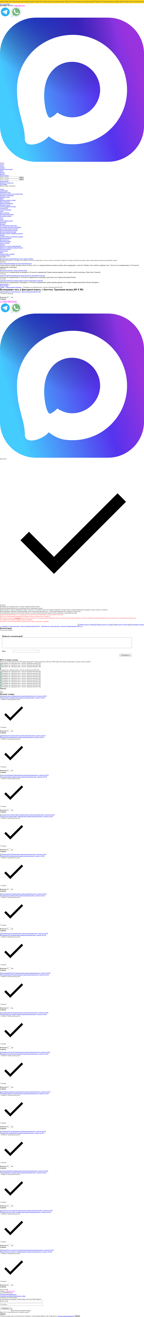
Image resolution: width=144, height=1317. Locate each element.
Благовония (3, 222)
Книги (1, 252)
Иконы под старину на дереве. (8, 200)
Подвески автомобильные (7, 214)
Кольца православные (5, 238)
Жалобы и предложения (6, 169)
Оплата (2, 166)
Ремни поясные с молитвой (7, 254)
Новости (2, 172)
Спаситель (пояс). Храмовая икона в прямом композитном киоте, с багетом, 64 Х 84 (22, 697)
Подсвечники (3, 184)
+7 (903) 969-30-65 (19, 6)
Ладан (1, 219)
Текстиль (2, 244)
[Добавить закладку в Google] (103, 624)
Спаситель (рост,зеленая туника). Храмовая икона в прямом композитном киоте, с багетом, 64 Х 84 (26, 816)
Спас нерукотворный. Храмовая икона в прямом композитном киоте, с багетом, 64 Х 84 (23, 777)
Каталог (2, 163)
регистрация (6, 4)
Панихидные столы (5, 192)
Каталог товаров (4, 175)
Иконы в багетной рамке (6, 203)
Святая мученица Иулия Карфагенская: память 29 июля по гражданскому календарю (22, 275)
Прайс (1, 171)
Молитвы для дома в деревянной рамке (10, 246)
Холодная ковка (4, 181)
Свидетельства (4, 251)
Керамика (2, 224)
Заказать (5, 1308)
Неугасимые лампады (5, 216)
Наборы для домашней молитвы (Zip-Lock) (11, 247)
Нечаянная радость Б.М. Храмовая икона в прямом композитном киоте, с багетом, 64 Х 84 (24, 1054)
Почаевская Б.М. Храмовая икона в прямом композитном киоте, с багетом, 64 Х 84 (22, 856)
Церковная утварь (4, 197)
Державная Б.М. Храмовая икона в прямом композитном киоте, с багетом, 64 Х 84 (22, 1133)
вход (1, 4)
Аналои (2, 189)
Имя (3, 651)
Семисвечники (4, 190)
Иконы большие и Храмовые (14, 287)
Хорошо (77, 1316)
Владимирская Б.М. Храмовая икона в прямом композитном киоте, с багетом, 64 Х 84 (23, 935)
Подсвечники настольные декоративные (10, 227)
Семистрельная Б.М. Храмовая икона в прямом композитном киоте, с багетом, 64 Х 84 (23, 1172)
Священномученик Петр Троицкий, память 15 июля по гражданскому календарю (21, 280)
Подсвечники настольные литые (8, 225)
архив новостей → (5, 284)
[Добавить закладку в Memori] (86, 624)
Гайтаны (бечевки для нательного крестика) (11, 236)
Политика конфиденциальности (8, 1294)
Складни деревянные (5, 209)
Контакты (2, 174)
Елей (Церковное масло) (6, 221)
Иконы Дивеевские (5, 202)
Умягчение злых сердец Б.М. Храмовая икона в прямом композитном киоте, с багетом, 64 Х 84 (25, 1212)
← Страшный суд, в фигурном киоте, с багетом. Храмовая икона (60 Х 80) (20, 626)
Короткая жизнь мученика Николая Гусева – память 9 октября (16, 259)
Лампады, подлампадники (7, 195)
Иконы (2, 198)
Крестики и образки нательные (8, 232)
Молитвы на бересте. (5, 249)
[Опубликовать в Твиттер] (136, 624)
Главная (2, 287)
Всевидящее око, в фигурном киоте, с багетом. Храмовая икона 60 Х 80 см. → (62, 626)
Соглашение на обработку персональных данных (13, 1296)
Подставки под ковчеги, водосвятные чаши (11, 194)
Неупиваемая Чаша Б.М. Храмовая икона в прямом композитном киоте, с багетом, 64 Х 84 (24, 1093)
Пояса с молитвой (5, 243)
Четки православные (5, 241)
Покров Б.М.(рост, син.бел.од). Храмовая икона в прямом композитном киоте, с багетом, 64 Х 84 (26, 1252)
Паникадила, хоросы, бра (6, 183)
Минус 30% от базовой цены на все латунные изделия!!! (35, 1)
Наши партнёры (4, 285)
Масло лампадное (4, 213)
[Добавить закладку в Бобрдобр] (120, 624)
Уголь (1, 217)
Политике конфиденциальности (66, 1316)
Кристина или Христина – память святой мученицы (13, 270)
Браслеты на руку (4, 240)
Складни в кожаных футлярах (8, 206)
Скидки (2, 164)
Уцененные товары (5, 255)
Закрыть (2, 1314)
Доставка (2, 167)
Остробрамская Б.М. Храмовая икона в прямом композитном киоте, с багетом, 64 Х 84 (23, 1014)
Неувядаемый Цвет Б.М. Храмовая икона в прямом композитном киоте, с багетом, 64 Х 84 (24, 974)
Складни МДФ (4, 208)
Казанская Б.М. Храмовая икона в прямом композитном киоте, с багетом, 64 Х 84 (22, 737)
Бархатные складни (5, 205)
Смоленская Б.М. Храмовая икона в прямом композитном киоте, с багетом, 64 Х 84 (22, 895)
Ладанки (2, 235)
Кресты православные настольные (9, 228)
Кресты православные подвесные (8, 230)
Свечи (1, 211)
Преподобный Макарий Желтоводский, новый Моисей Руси (16, 263)
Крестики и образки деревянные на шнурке (11, 233)
